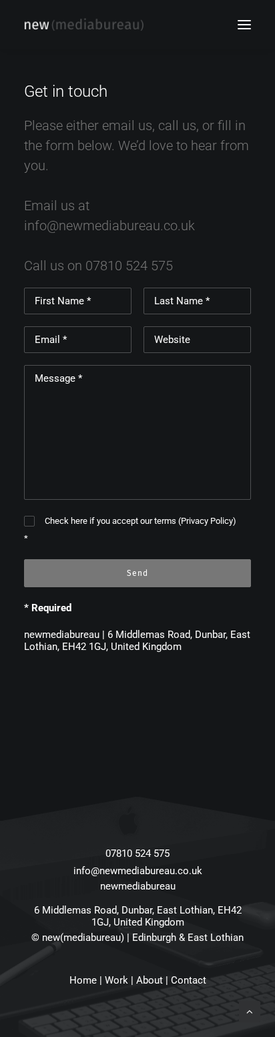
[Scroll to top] (249, 1011)
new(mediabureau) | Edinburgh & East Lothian (143, 938)
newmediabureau (138, 886)
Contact (188, 980)
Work (116, 980)
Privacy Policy (207, 521)
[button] (244, 24)
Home (83, 980)
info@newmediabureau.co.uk (109, 226)
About (149, 980)
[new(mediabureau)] (84, 24)
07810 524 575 (129, 266)
